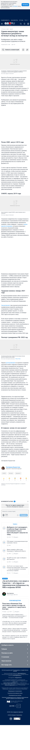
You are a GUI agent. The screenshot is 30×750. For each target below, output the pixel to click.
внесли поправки (6, 226)
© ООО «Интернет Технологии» (15, 715)
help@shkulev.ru (18, 677)
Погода (21, 20)
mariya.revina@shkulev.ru (10, 685)
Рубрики (4, 649)
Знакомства (14, 20)
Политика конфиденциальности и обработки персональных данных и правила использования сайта (15, 698)
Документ (18, 473)
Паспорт (11, 473)
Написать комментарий (12, 49)
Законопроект (5, 305)
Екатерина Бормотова (13, 467)
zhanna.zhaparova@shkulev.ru (9, 682)
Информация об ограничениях (15, 691)
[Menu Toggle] (2, 24)
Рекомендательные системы (15, 695)
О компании (5, 657)
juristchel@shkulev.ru (17, 675)
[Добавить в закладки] (23, 49)
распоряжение (10, 362)
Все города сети (7, 665)
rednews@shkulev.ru (22, 673)
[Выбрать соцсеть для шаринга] (27, 49)
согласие (14, 6)
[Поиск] (21, 24)
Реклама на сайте (7, 653)
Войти (6, 515)
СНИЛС (4, 473)
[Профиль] (28, 24)
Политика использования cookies (15, 693)
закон (25, 224)
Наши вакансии (6, 661)
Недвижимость (5, 20)
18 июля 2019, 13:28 (5, 44)
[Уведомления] (24, 24)
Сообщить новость (7, 645)
